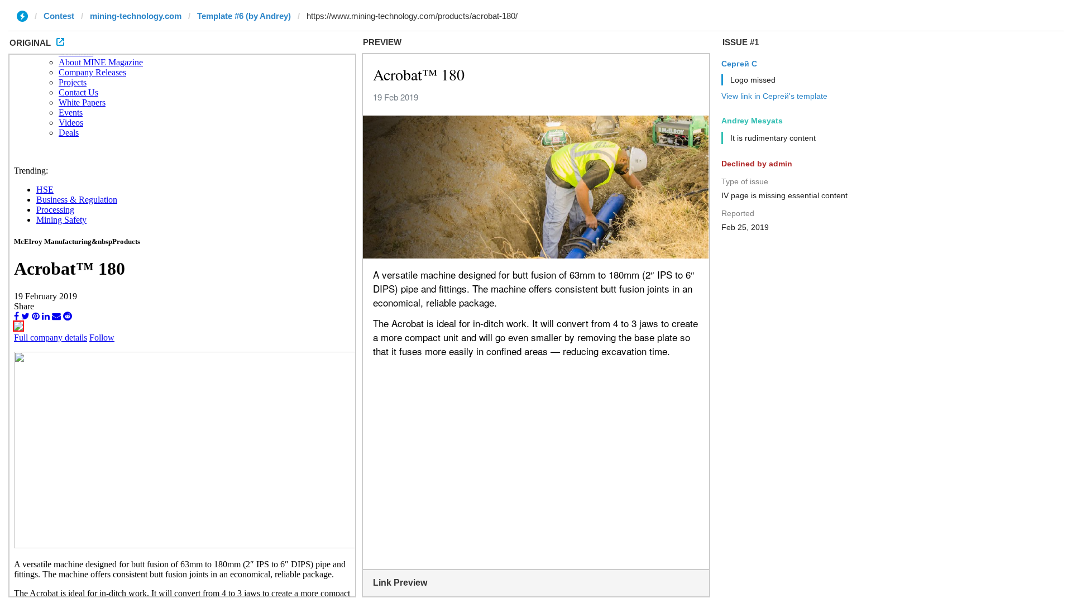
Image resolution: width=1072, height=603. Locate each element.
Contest (59, 16)
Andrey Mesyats (752, 120)
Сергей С (739, 63)
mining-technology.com (135, 16)
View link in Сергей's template (774, 96)
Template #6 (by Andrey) (244, 16)
